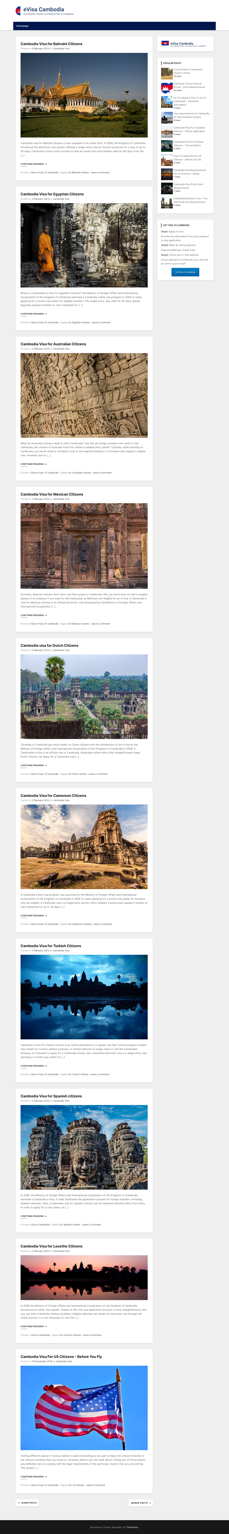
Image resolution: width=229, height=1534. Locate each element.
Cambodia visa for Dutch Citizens (49, 645)
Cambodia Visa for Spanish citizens (51, 1096)
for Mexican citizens (79, 623)
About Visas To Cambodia (44, 172)
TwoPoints (132, 1527)
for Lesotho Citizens (70, 1335)
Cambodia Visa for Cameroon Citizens (53, 795)
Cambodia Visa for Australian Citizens (53, 344)
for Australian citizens (80, 472)
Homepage (22, 25)
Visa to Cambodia (40, 1224)
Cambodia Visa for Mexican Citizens (52, 494)
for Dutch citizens (78, 774)
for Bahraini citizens (79, 172)
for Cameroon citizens (80, 924)
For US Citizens (76, 1485)
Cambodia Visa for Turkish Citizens (51, 946)
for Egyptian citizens (79, 322)
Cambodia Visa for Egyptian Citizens (52, 194)
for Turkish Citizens (79, 1074)
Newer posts (139, 1503)
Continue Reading (33, 164)
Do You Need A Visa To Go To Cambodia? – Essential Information (190, 101)
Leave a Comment (100, 172)
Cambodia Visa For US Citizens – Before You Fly (61, 1356)
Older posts (29, 1502)
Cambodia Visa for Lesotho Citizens (52, 1246)
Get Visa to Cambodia (185, 272)
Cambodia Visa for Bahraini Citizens (51, 44)
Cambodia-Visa (61, 48)
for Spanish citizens (70, 1224)
